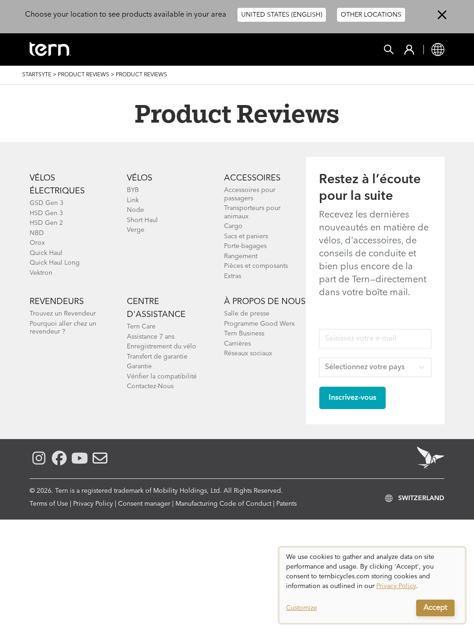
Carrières (237, 344)
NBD (37, 233)
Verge (135, 230)
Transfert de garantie (157, 356)
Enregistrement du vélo (161, 346)
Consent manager (144, 504)
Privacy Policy (93, 504)
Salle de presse (246, 313)
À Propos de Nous (265, 301)
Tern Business (244, 333)
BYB (133, 190)
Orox (37, 243)
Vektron (41, 273)
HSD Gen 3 (46, 213)
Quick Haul (46, 253)
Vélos (139, 178)
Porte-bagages (245, 246)
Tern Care (141, 326)
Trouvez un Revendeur (63, 313)
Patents (286, 504)
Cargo (233, 226)
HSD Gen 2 (46, 223)
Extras (232, 276)
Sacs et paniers (246, 236)
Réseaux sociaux (248, 353)
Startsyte (36, 75)
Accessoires (252, 178)
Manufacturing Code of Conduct (223, 504)
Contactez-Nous (150, 386)
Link (133, 200)
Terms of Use (49, 504)
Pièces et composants (256, 266)
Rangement (240, 256)
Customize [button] (301, 608)
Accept (435, 608)
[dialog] (372, 585)
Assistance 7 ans (151, 337)
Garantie (139, 366)
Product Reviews (83, 75)
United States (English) (281, 15)
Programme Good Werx (259, 324)
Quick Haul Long (55, 263)
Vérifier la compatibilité (162, 376)
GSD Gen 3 (46, 203)
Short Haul (142, 220)
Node (135, 210)
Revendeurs (57, 301)
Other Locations (371, 15)
